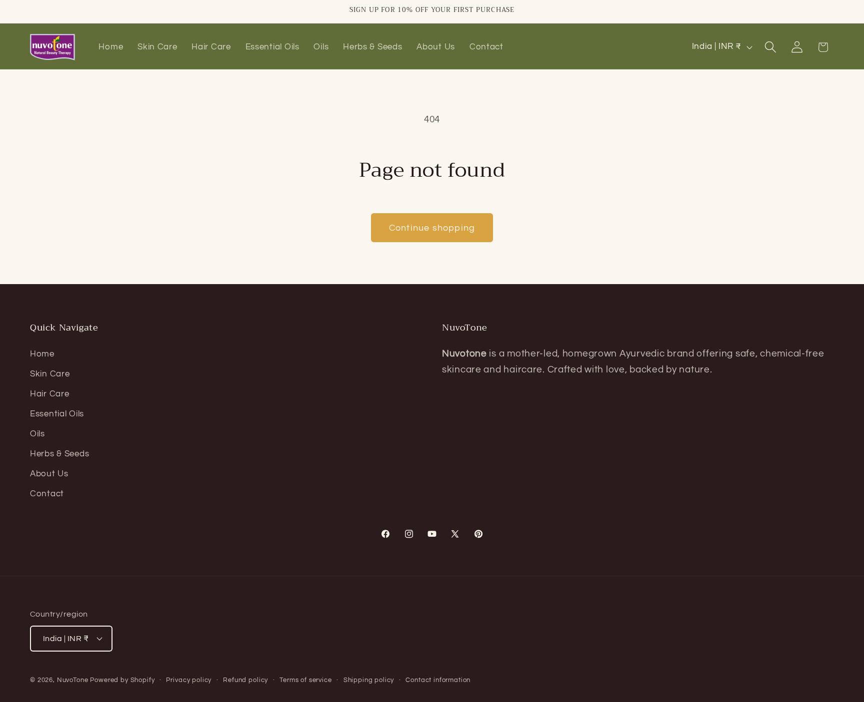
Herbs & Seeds (59, 453)
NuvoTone (72, 680)
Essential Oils (57, 413)
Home (42, 354)
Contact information (438, 680)
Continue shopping (432, 228)
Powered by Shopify (122, 680)
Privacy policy (189, 680)
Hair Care (49, 393)
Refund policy (245, 680)
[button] (770, 47)
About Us (49, 473)
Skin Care (50, 373)
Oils (37, 433)
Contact (47, 493)
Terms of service (306, 680)
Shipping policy (369, 680)
